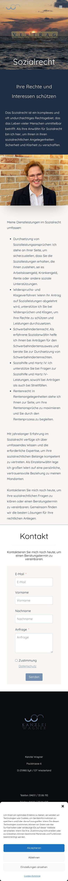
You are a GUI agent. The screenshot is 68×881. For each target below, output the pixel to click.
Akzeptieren (34, 848)
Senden (34, 677)
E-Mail (19, 574)
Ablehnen (34, 857)
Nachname (23, 611)
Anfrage (21, 629)
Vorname (22, 592)
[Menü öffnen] (60, 7)
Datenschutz (27, 666)
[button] (63, 806)
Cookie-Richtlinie (32, 876)
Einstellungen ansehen (34, 867)
